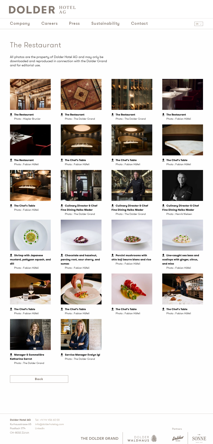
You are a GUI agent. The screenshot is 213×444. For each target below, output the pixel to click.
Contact (139, 23)
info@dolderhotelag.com (49, 424)
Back (39, 379)
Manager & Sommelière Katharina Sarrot (27, 357)
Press (74, 23)
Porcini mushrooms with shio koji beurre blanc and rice (131, 257)
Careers (49, 23)
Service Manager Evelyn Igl (82, 355)
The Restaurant (24, 114)
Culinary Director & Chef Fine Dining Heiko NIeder (79, 208)
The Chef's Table (75, 160)
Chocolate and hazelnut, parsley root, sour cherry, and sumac (80, 259)
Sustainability (105, 23)
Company (20, 23)
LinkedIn (40, 428)
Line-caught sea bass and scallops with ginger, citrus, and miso (180, 259)
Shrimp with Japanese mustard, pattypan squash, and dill (30, 259)
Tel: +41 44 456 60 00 (47, 420)
